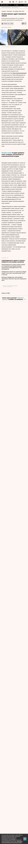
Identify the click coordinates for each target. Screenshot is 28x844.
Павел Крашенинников (19, 73)
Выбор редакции (6, 7)
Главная (4, 11)
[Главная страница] (2, 2)
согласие (13, 838)
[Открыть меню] (25, 2)
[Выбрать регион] (16, 2)
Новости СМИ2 (6, 293)
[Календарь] (10, 2)
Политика (9, 11)
